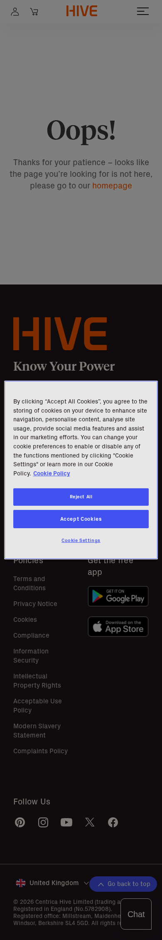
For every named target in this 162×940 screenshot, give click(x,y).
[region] (81, 470)
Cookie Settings (81, 540)
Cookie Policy (51, 473)
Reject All (81, 497)
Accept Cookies (81, 519)
